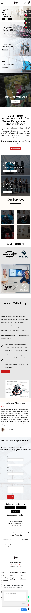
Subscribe (25, 539)
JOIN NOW (7, 192)
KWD (28, 26)
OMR (28, 23)
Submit (11, 497)
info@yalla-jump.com (15, 566)
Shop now (5, 33)
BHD (28, 15)
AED (28, 11)
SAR (28, 19)
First (8, 462)
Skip (19, 609)
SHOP (6, 171)
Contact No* (11, 478)
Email (9, 471)
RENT (13, 171)
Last (8, 467)
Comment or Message (13, 485)
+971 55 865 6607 (15, 565)
